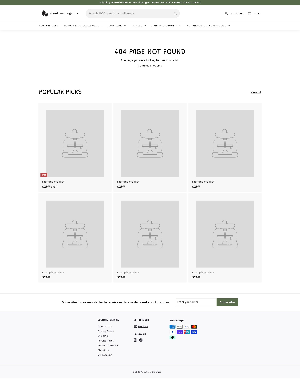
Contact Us (105, 326)
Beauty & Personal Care (82, 25)
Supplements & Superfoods (207, 25)
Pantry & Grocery (165, 25)
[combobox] (133, 13)
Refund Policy (106, 340)
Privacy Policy (106, 331)
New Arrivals (48, 25)
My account (105, 355)
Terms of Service (108, 345)
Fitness (137, 25)
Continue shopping (150, 65)
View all (256, 92)
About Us (103, 350)
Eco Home (116, 25)
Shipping (103, 335)
